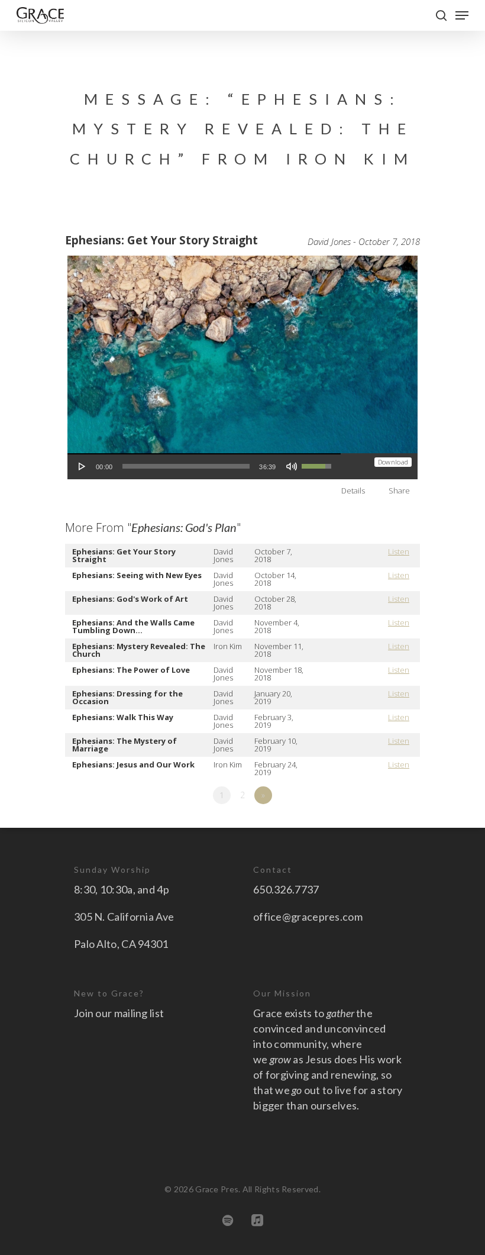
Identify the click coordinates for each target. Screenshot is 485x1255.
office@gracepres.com (308, 916)
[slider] (186, 466)
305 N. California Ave (124, 916)
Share (399, 490)
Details (353, 490)
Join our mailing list (119, 1013)
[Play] (82, 466)
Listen (398, 551)
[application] (204, 466)
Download (393, 461)
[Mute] (291, 466)
